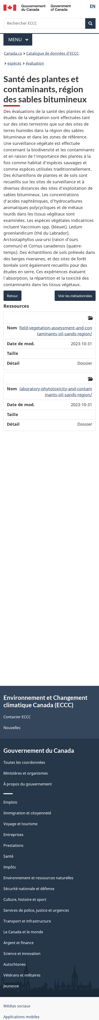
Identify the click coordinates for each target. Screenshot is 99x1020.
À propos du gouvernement (27, 784)
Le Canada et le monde (23, 931)
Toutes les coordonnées (24, 762)
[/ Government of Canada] (37, 7)
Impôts (9, 867)
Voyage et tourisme (20, 823)
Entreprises (13, 834)
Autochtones (14, 964)
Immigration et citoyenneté (27, 813)
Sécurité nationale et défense (28, 888)
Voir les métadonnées (75, 295)
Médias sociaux (16, 1006)
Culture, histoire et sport (24, 899)
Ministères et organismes (25, 773)
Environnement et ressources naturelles (38, 877)
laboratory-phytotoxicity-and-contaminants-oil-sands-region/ (56, 391)
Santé (8, 856)
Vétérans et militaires (22, 975)
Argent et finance (18, 942)
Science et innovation (22, 953)
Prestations (13, 845)
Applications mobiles (21, 1016)
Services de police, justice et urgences (36, 910)
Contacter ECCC (17, 716)
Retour (12, 295)
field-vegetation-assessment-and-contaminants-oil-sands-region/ (55, 330)
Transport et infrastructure (27, 921)
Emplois (10, 802)
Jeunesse (11, 985)
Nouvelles (11, 727)
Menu (20, 39)
